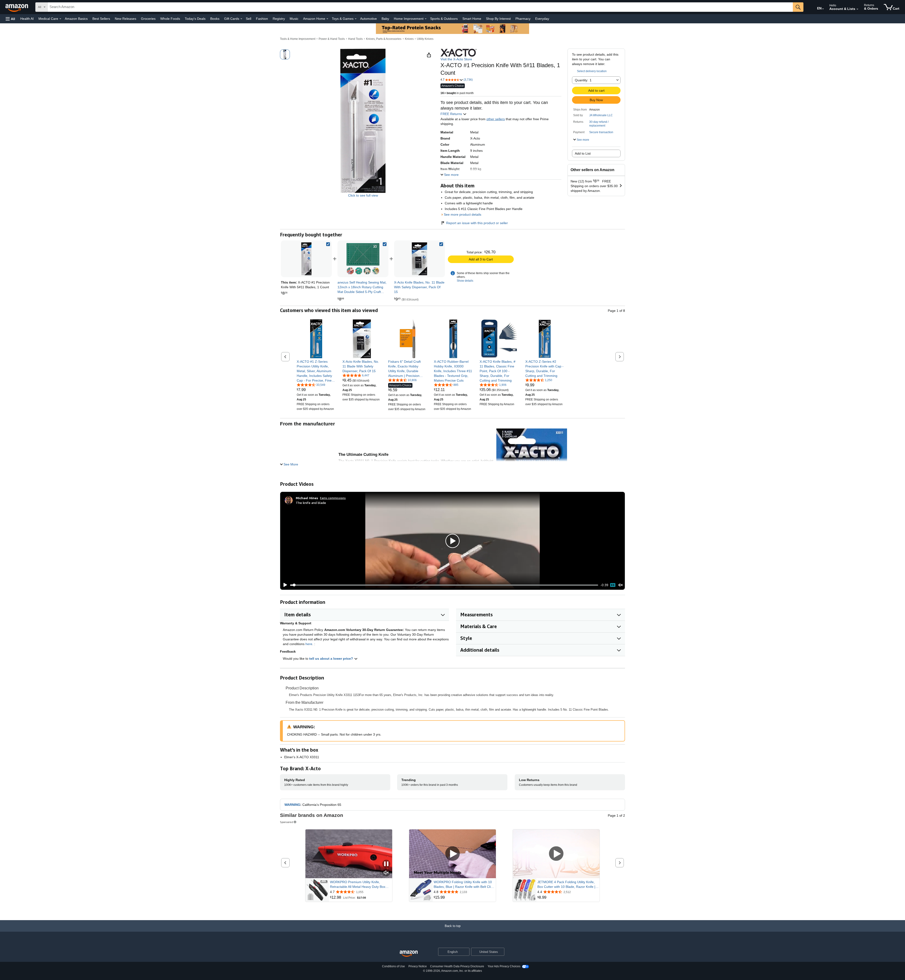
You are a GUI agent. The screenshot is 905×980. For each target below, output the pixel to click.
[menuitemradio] (612, 585)
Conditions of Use (393, 966)
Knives (409, 39)
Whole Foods (170, 19)
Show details (465, 280)
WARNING (292, 805)
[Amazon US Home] (409, 954)
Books (214, 19)
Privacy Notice (417, 966)
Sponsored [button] (286, 822)
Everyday (542, 19)
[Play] (284, 585)
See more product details (462, 214)
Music (294, 19)
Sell (248, 19)
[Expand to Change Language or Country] (823, 8)
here (308, 644)
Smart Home (471, 19)
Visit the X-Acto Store (456, 59)
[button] (10, 18)
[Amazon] (17, 7)
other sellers (495, 119)
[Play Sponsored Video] (452, 854)
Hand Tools (355, 39)
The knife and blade (311, 503)
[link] (362, 258)
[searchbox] (420, 7)
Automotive (368, 19)
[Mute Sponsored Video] (386, 873)
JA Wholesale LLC (601, 115)
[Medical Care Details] (60, 18)
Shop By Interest (498, 19)
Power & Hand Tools (332, 39)
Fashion (262, 19)
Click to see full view (363, 195)
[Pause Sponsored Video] (386, 864)
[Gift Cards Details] (241, 18)
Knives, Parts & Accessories (383, 39)
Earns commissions (333, 498)
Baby (385, 19)
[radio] (285, 54)
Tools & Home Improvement (297, 39)
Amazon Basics (76, 19)
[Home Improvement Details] (426, 18)
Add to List (583, 153)
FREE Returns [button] (451, 114)
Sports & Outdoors (444, 19)
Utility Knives (425, 39)
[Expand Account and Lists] (857, 9)
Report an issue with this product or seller (477, 223)
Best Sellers (101, 19)
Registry (279, 19)
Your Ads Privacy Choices (504, 966)
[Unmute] (620, 585)
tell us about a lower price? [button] (331, 658)
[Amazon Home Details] (327, 18)
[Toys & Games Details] (356, 18)
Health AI (27, 19)
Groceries (148, 19)
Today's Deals (195, 19)
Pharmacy (523, 19)
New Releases (125, 19)
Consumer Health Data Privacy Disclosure (457, 966)
